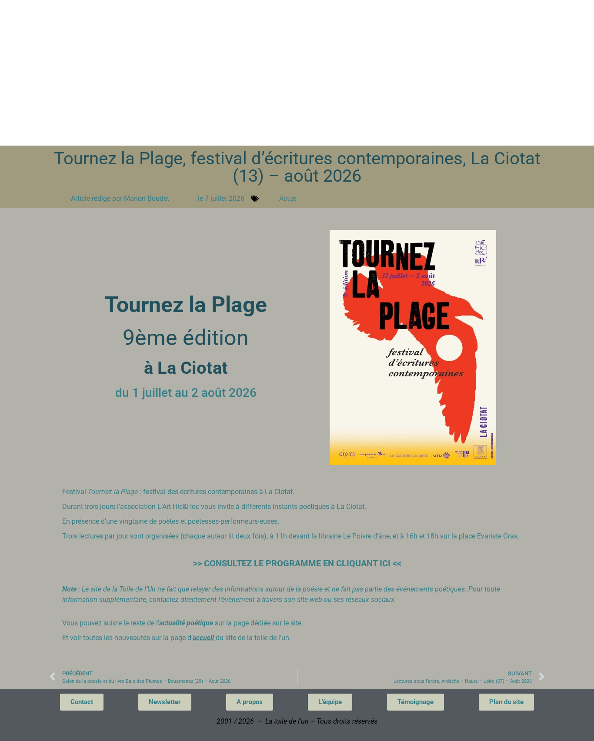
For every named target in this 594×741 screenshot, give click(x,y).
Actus (288, 198)
